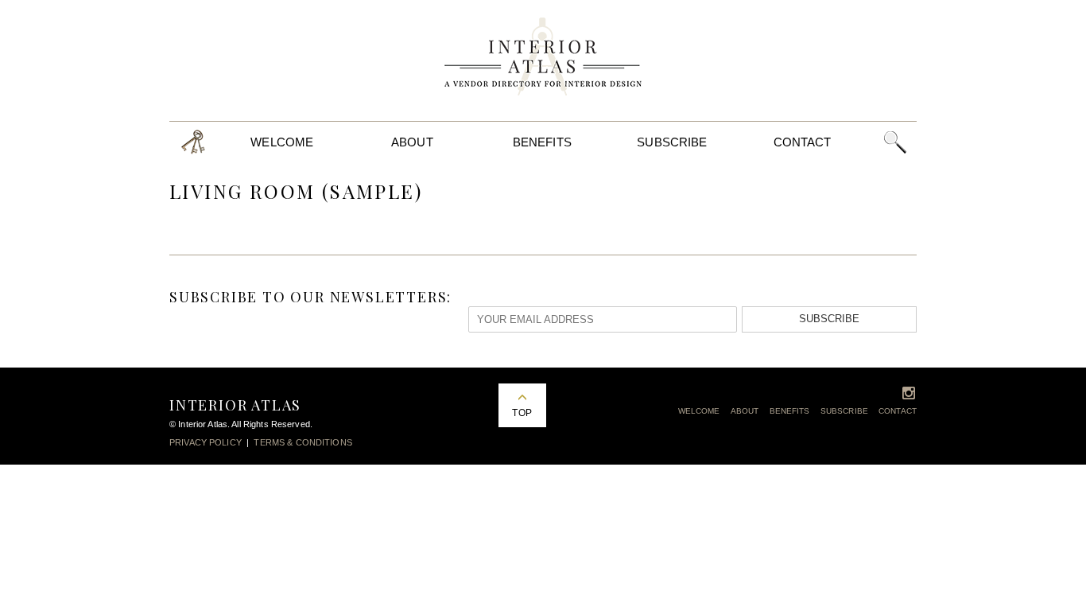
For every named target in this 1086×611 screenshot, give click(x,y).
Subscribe (672, 142)
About (412, 142)
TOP (521, 412)
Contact (803, 142)
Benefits (542, 142)
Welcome (281, 142)
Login (193, 142)
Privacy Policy (205, 442)
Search (895, 142)
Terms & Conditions (302, 442)
